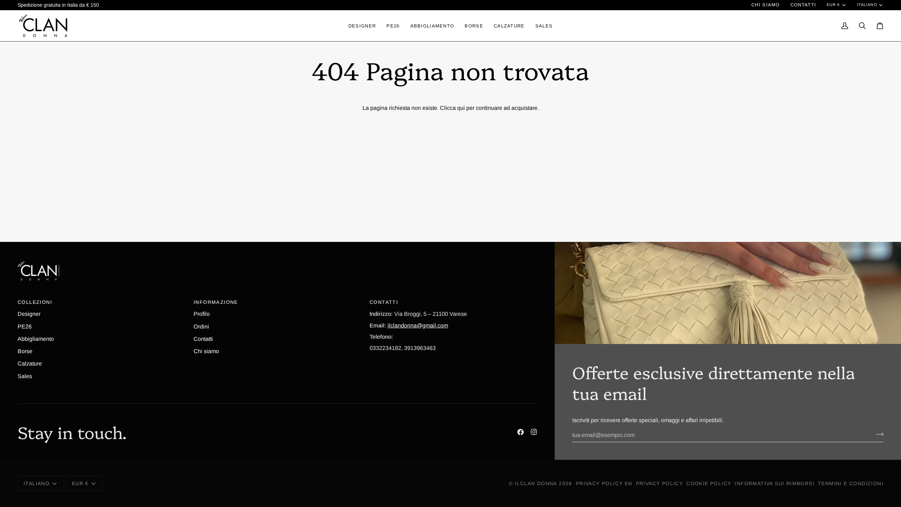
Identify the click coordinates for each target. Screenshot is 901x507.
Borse (25, 351)
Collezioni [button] (35, 302)
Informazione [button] (216, 302)
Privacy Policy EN (604, 483)
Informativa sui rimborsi (774, 483)
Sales (25, 376)
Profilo (202, 314)
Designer (29, 314)
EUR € (833, 4)
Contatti (203, 339)
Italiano (867, 4)
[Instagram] (534, 432)
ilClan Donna (536, 483)
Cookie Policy (708, 483)
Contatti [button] (384, 302)
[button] (362, 25)
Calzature (30, 363)
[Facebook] (520, 432)
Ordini (201, 326)
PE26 (25, 326)
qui (461, 108)
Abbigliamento (36, 339)
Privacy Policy (659, 483)
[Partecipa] (877, 434)
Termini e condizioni (850, 483)
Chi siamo (206, 351)
